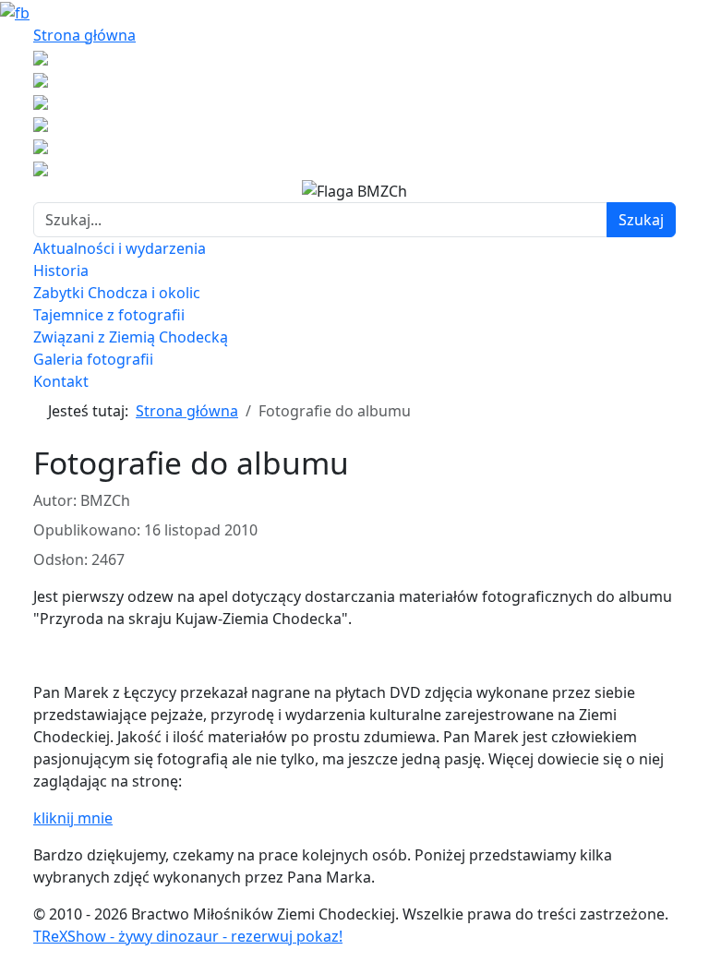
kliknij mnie (73, 818)
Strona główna (84, 35)
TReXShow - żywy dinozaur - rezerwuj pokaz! (187, 936)
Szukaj (641, 220)
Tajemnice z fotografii (109, 315)
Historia (61, 270)
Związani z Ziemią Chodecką (130, 337)
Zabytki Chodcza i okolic (116, 293)
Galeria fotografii (93, 359)
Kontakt (61, 381)
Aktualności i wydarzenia (119, 248)
